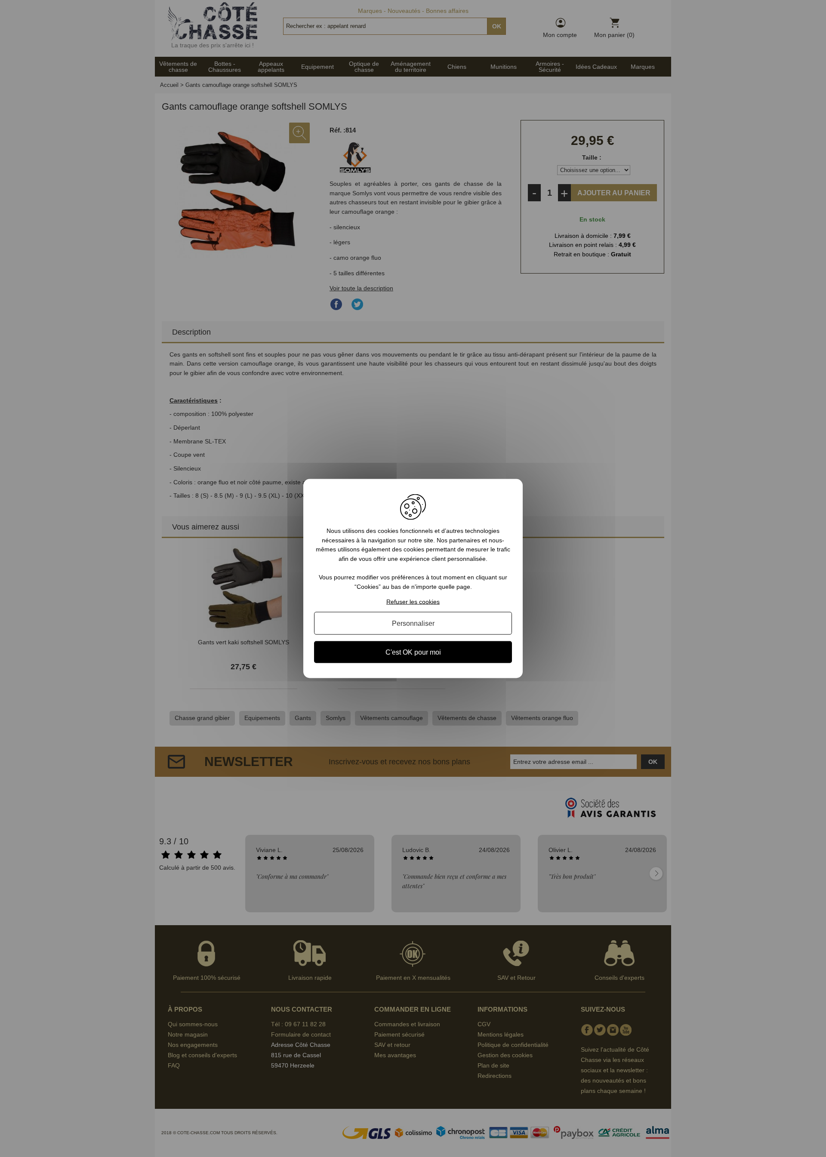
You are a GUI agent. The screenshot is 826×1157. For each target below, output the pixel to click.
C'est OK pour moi (413, 651)
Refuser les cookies (413, 601)
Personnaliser (413, 623)
